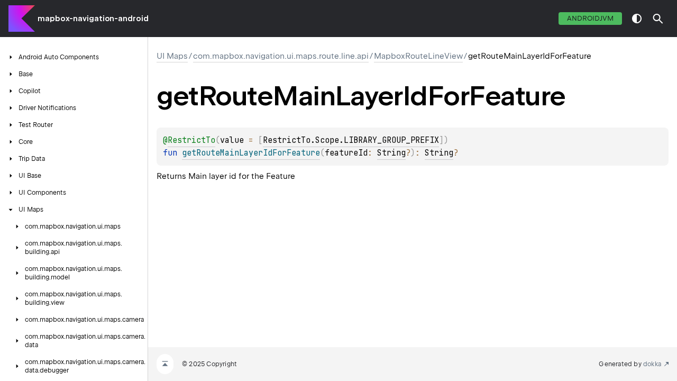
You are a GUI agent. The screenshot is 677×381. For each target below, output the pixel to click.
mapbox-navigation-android (93, 18)
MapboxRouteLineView (418, 56)
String (391, 153)
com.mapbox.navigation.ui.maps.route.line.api (281, 56)
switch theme (636, 18)
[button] (658, 18)
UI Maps (172, 56)
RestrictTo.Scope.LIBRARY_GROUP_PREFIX (351, 140)
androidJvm (590, 18)
